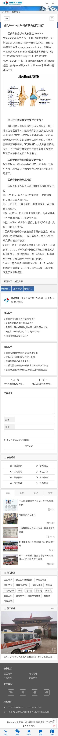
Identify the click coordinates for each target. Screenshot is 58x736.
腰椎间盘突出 (22, 585)
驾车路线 (17, 483)
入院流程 (17, 471)
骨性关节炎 (41, 580)
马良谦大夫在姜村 (27, 514)
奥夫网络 (30, 726)
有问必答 (43, 477)
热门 (36, 493)
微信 (7, 427)
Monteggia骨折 (6, 289)
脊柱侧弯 (8, 601)
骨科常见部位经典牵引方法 (18, 361)
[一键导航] (23, 692)
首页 (7, 12)
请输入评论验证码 (20, 440)
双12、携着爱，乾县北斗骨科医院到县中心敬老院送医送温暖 (30, 656)
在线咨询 (8, 678)
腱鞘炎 (48, 590)
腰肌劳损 (8, 585)
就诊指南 (17, 466)
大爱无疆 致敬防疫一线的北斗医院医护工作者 (27, 365)
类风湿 (29, 590)
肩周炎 (49, 585)
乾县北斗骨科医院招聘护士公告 (20, 357)
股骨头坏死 (37, 585)
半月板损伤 (9, 590)
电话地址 (33, 673)
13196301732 (34, 707)
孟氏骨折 (17, 289)
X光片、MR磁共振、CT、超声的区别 (23, 331)
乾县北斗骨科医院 (27, 722)
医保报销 (17, 477)
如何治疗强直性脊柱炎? (17, 336)
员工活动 (11, 608)
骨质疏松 (8, 596)
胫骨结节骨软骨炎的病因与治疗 (20, 319)
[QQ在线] (35, 692)
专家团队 (43, 466)
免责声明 (33, 678)
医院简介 (8, 673)
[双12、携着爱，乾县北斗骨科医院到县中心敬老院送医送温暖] (29, 632)
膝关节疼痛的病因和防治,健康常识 (22, 353)
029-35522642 (15, 707)
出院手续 (43, 471)
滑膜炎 (39, 590)
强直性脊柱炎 (34, 596)
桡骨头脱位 (29, 289)
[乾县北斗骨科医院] (13, 5)
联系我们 (43, 483)
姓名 (7, 419)
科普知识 (16, 12)
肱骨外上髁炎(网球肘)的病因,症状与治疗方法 (26, 327)
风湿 (20, 590)
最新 (8, 493)
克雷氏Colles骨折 (24, 580)
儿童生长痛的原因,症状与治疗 (19, 323)
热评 (22, 493)
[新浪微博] (47, 692)
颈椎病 (47, 596)
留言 (50, 493)
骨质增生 (20, 596)
